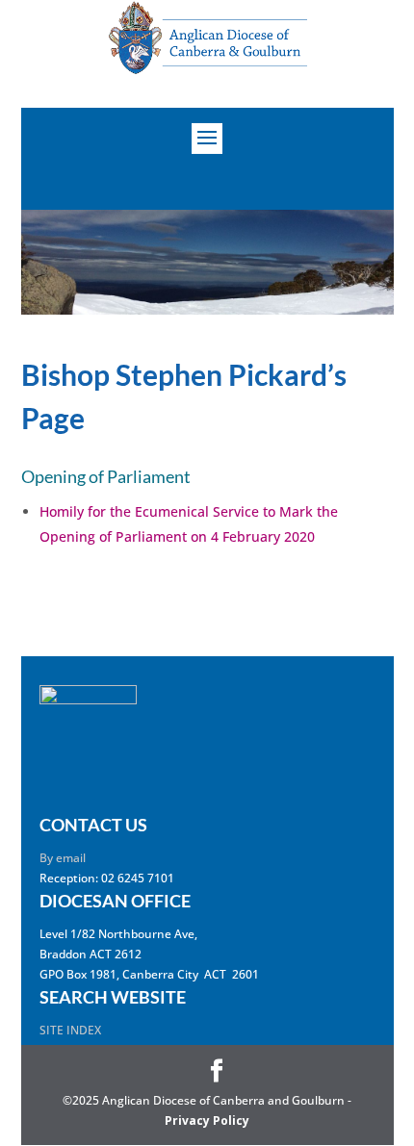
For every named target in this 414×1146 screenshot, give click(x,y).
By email (62, 858)
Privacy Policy (207, 1120)
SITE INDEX (70, 1030)
